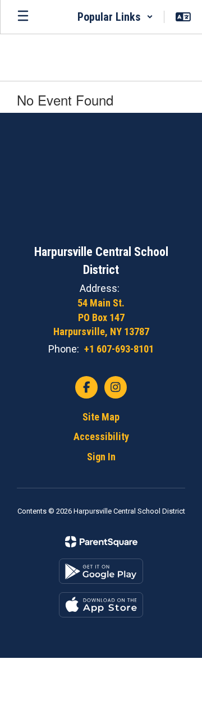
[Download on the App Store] (101, 604)
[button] (115, 17)
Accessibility (101, 436)
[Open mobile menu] (23, 17)
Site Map (101, 417)
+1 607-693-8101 (119, 349)
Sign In (101, 457)
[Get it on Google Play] (101, 571)
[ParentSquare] (101, 541)
